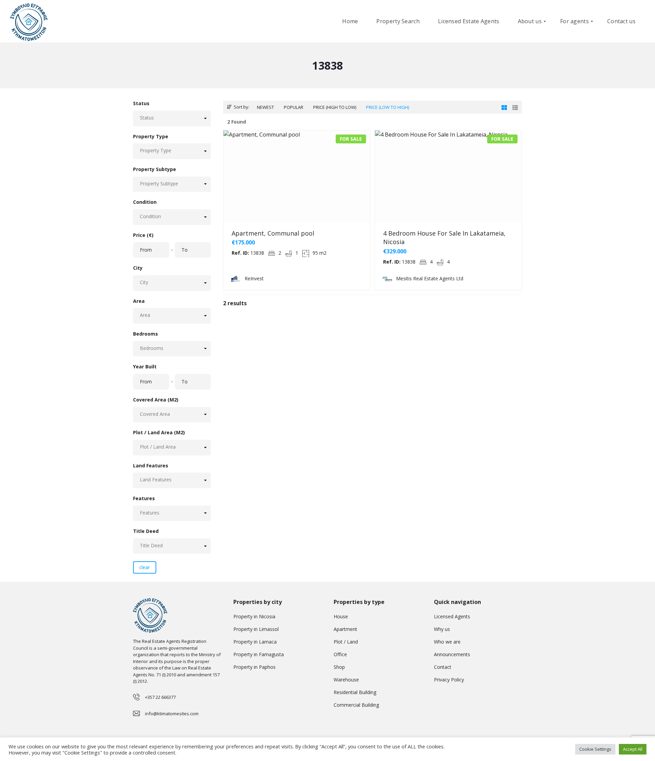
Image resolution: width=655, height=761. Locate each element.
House (341, 616)
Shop (339, 667)
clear (144, 567)
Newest (265, 107)
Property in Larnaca (255, 641)
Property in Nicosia (254, 616)
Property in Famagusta (258, 654)
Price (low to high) (387, 107)
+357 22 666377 (160, 697)
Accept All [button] (632, 749)
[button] (172, 118)
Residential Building (355, 692)
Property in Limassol (256, 629)
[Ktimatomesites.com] (28, 21)
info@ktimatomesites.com (172, 713)
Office (340, 654)
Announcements (452, 654)
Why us (442, 629)
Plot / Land (346, 641)
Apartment (345, 629)
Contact (442, 667)
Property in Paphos (254, 667)
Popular (293, 107)
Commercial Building (356, 705)
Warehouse (346, 679)
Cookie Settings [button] (595, 749)
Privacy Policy (449, 679)
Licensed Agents (452, 616)
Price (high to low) (334, 107)
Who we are (447, 641)
